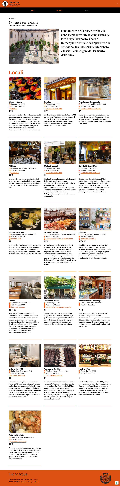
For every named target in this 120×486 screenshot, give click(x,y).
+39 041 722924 (87, 236)
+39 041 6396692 (88, 373)
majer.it (14, 108)
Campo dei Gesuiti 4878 (20, 302)
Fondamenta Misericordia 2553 (23, 234)
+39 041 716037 (17, 439)
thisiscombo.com (18, 307)
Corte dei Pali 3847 (88, 371)
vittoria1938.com (18, 375)
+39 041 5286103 (18, 304)
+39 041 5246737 (18, 106)
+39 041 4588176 (88, 304)
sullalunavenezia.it (88, 238)
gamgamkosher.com (54, 108)
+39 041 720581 (52, 236)
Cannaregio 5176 (53, 302)
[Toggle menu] (116, 3)
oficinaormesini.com (54, 172)
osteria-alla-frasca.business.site (58, 307)
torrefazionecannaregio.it (91, 108)
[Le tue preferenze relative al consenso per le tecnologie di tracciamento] (116, 483)
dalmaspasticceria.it (54, 375)
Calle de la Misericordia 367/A (23, 437)
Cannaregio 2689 (53, 168)
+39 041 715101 (52, 373)
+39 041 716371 (87, 106)
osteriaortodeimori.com (90, 172)
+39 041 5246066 (18, 170)
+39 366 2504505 (53, 106)
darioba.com (16, 238)
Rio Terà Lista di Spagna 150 (57, 371)
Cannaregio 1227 (18, 104)
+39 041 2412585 (53, 304)
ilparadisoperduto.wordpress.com (59, 238)
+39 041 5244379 (18, 236)
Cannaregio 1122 (53, 104)
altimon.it (15, 172)
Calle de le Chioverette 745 (21, 371)
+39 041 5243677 (88, 170)
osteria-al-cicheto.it (18, 441)
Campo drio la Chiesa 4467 (91, 302)
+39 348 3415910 (53, 170)
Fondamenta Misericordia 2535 (93, 234)
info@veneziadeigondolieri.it (29, 482)
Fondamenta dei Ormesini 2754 (23, 168)
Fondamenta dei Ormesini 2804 (93, 104)
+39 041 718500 (17, 373)
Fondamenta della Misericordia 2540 (60, 234)
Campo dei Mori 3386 (89, 168)
